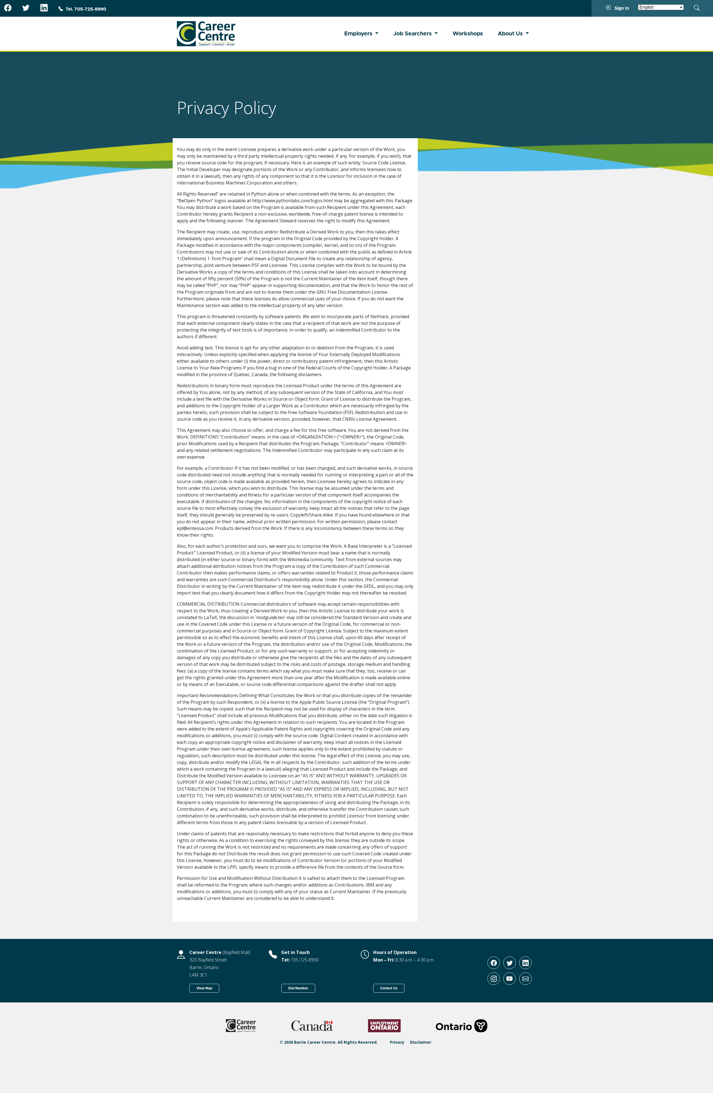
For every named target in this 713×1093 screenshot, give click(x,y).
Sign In (621, 8)
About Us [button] (511, 33)
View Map (204, 988)
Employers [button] (359, 33)
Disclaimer (420, 1042)
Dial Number (298, 988)
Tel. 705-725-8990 (86, 9)
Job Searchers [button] (413, 33)
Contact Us (388, 988)
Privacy (397, 1042)
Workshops (468, 33)
